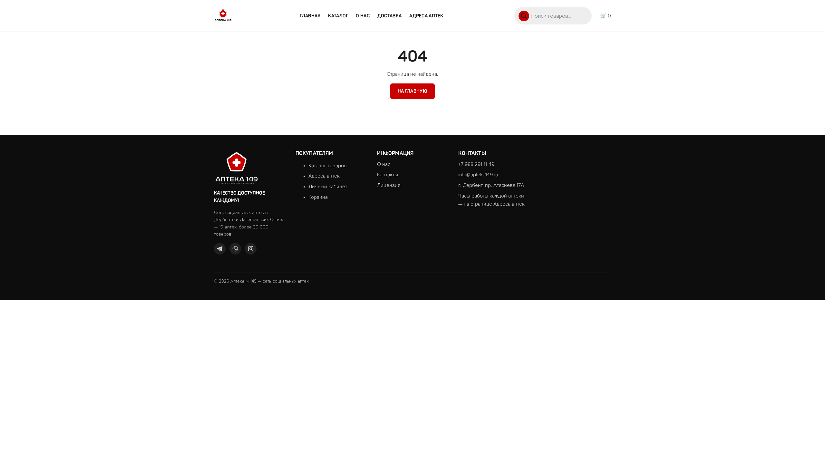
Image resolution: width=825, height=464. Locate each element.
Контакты (387, 174)
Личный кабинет (327, 186)
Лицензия (389, 185)
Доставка (389, 16)
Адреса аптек (426, 16)
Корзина (318, 197)
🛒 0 (605, 15)
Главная (310, 16)
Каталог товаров (327, 165)
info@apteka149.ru (478, 174)
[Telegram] (220, 249)
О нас (362, 16)
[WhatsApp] (235, 249)
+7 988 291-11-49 (476, 164)
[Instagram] (251, 249)
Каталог (338, 16)
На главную (412, 91)
